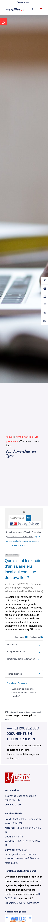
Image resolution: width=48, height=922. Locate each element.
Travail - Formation (32, 532)
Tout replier (20, 637)
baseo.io (8, 719)
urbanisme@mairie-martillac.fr (22, 902)
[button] (3, 21)
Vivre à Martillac (24, 436)
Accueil (10, 436)
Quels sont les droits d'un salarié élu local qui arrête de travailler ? (23, 692)
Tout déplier (35, 637)
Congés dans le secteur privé (20, 536)
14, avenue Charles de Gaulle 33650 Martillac (20, 800)
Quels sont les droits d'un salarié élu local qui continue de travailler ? (23, 540)
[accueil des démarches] (24, 511)
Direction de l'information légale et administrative (25, 712)
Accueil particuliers (14, 532)
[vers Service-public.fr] (24, 524)
